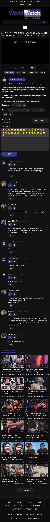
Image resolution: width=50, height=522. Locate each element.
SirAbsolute (12, 311)
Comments (6, 119)
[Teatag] (4, 162)
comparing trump (38, 110)
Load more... (25, 490)
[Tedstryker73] (4, 259)
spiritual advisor (13, 110)
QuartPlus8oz (13, 220)
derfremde (12, 274)
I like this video (15, 68)
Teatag (10, 161)
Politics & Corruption (19, 105)
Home (9, 502)
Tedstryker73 (13, 257)
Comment (4, 126)
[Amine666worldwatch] (4, 79)
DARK (31, 1)
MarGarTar (12, 333)
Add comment (40, 120)
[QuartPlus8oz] (4, 222)
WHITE (23, 1)
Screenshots (33, 72)
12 (27, 431)
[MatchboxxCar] (4, 292)
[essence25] (4, 206)
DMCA (7, 505)
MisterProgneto (14, 181)
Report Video (22, 72)
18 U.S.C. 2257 (18, 505)
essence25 (12, 204)
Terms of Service (32, 509)
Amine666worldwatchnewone (11, 374)
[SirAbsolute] (4, 312)
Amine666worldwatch (17, 79)
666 (11, 114)
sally (3, 440)
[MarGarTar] (4, 335)
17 (3, 366)
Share (43, 72)
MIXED (39, 1)
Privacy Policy (16, 509)
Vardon (28, 440)
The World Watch (22, 518)
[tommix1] (4, 243)
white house (26, 110)
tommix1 (11, 241)
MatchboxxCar (13, 290)
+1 (14, 164)
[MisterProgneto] (4, 183)
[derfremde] (4, 276)
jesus (5, 114)
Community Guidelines (36, 505)
